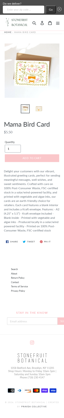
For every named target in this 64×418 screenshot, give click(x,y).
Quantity (10, 142)
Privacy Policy (18, 291)
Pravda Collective (34, 406)
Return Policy (18, 278)
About (14, 273)
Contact (15, 282)
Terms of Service (19, 286)
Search (14, 269)
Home (8, 32)
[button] (59, 9)
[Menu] (58, 23)
